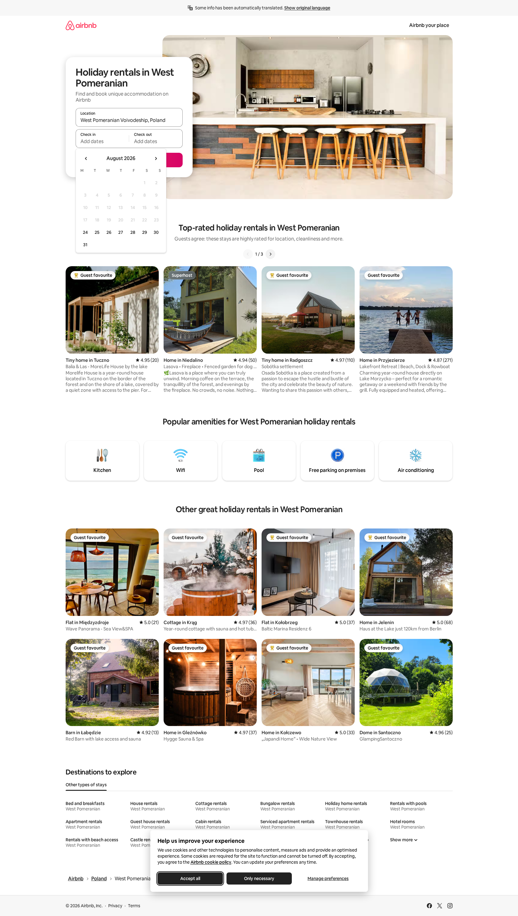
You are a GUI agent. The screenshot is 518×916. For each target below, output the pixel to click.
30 (156, 232)
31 (85, 244)
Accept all (190, 878)
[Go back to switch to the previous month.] (86, 158)
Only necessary (259, 878)
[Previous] (248, 254)
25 (97, 232)
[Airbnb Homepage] (81, 25)
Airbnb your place (429, 25)
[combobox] (129, 120)
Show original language (307, 8)
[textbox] (102, 141)
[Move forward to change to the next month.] (156, 158)
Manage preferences (328, 878)
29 (144, 232)
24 (85, 232)
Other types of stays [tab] (86, 784)
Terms (134, 905)
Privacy (115, 905)
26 (108, 232)
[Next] (270, 254)
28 (132, 232)
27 (120, 232)
